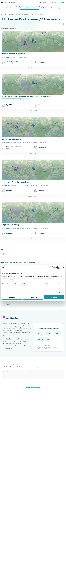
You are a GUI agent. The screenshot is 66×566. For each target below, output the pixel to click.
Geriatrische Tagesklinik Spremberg (15, 182)
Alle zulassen (54, 297)
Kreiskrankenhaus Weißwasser (13, 54)
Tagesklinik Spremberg (10, 225)
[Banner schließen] (63, 267)
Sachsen (8, 254)
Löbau (8, 305)
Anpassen (32, 297)
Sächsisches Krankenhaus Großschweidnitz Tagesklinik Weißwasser (27, 96)
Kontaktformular (22, 382)
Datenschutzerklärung (42, 382)
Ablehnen (12, 297)
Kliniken (11, 14)
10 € (48, 333)
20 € (57, 333)
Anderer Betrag (43, 339)
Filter (46, 8)
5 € (39, 333)
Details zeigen (57, 292)
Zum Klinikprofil (33, 68)
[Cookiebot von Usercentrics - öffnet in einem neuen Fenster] (53, 267)
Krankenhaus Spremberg (11, 139)
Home (4, 14)
